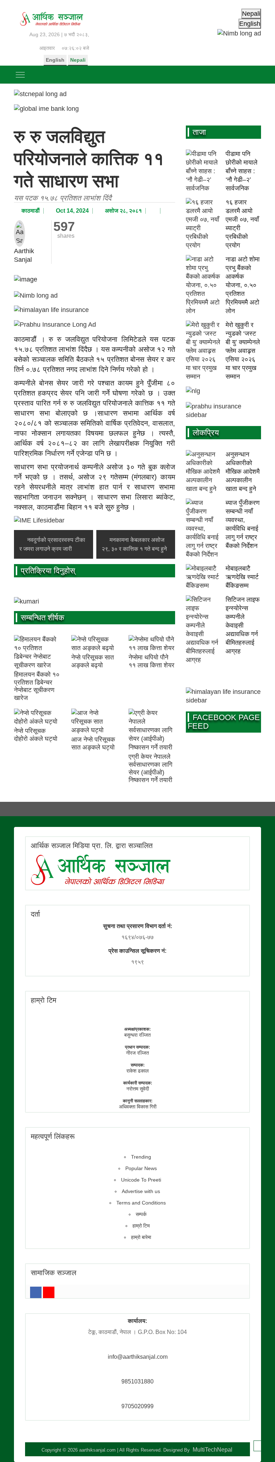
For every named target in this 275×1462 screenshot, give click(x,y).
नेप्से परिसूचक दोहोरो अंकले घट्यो (35, 734)
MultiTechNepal (212, 1450)
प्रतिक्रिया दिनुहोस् (48, 570)
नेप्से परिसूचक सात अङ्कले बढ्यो (92, 661)
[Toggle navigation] (20, 74)
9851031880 (137, 1381)
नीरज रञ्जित (137, 1053)
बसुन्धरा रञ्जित (137, 1035)
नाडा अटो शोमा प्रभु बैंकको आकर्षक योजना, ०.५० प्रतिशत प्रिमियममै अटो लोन (243, 285)
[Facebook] (35, 1292)
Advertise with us (141, 1191)
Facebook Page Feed (224, 721)
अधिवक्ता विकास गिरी (137, 1106)
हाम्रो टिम (141, 1225)
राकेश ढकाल (137, 1071)
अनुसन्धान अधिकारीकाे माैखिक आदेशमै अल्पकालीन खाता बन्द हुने (243, 471)
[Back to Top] (259, 1445)
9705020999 (137, 1406)
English (55, 60)
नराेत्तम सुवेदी (137, 1089)
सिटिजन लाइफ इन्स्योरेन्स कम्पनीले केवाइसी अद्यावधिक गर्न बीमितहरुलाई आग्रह (243, 625)
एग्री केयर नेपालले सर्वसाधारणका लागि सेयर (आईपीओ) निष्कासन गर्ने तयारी (150, 768)
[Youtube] (48, 1292)
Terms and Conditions (141, 1202)
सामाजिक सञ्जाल (53, 1273)
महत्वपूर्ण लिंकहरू (53, 1136)
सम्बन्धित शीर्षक (42, 617)
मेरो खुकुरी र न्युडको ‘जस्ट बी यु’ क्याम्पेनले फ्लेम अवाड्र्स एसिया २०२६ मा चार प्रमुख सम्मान (243, 350)
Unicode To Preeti (141, 1179)
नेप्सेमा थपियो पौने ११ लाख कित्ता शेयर (151, 661)
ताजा (199, 132)
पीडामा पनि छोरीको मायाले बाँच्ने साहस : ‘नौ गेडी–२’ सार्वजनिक (241, 171)
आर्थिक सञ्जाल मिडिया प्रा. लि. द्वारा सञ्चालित (92, 846)
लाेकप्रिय (206, 432)
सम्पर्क (141, 1214)
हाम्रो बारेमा (141, 1237)
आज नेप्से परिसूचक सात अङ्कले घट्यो (93, 743)
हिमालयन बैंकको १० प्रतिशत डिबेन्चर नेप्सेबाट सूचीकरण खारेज (36, 686)
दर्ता (35, 914)
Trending (141, 1156)
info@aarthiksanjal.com (138, 1357)
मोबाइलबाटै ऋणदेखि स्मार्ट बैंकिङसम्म (242, 577)
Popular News (141, 1168)
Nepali (78, 60)
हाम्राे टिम (43, 1000)
